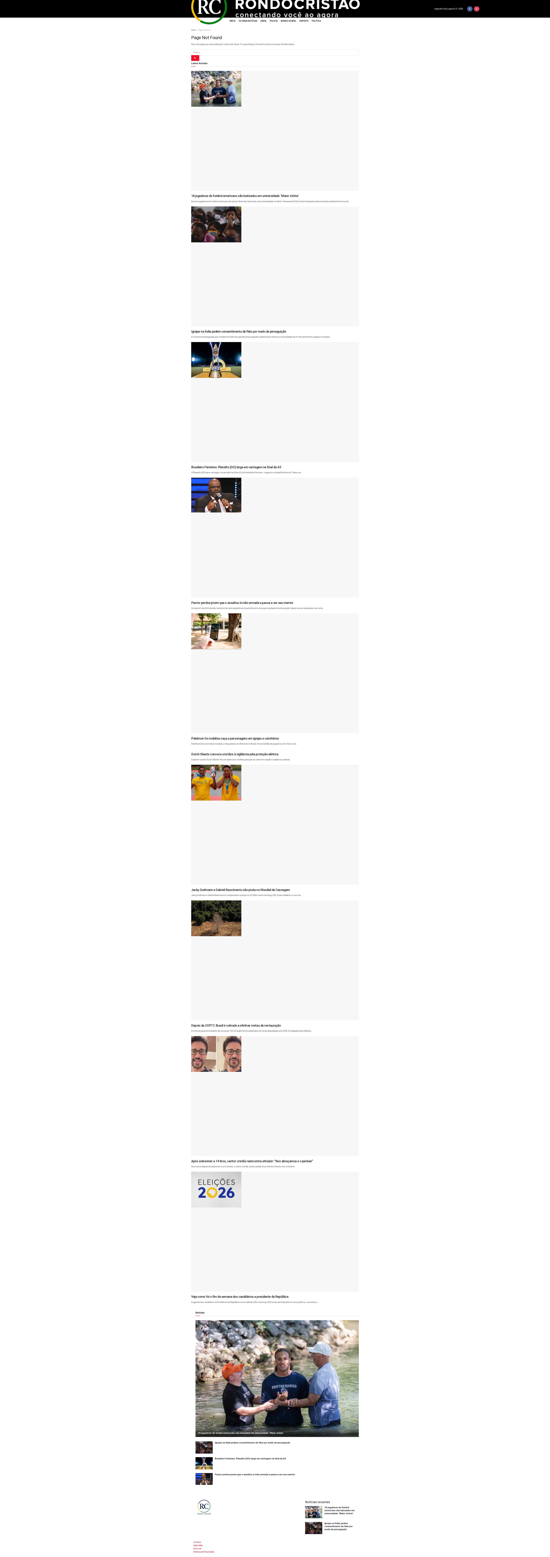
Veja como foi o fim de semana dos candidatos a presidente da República (239, 1296)
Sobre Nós (198, 1545)
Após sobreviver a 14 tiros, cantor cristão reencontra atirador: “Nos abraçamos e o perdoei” (252, 1161)
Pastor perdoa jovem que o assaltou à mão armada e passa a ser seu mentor (242, 603)
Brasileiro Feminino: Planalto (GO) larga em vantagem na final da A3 (236, 467)
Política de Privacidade (203, 1552)
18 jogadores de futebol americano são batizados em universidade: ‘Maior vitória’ (245, 196)
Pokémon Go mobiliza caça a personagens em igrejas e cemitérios (235, 738)
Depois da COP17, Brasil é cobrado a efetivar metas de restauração (236, 1025)
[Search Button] (195, 58)
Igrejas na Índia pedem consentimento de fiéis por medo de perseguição (238, 331)
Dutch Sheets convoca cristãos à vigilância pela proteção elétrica (234, 754)
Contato (197, 1542)
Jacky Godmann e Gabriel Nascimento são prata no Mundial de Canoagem (240, 890)
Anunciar (197, 1548)
